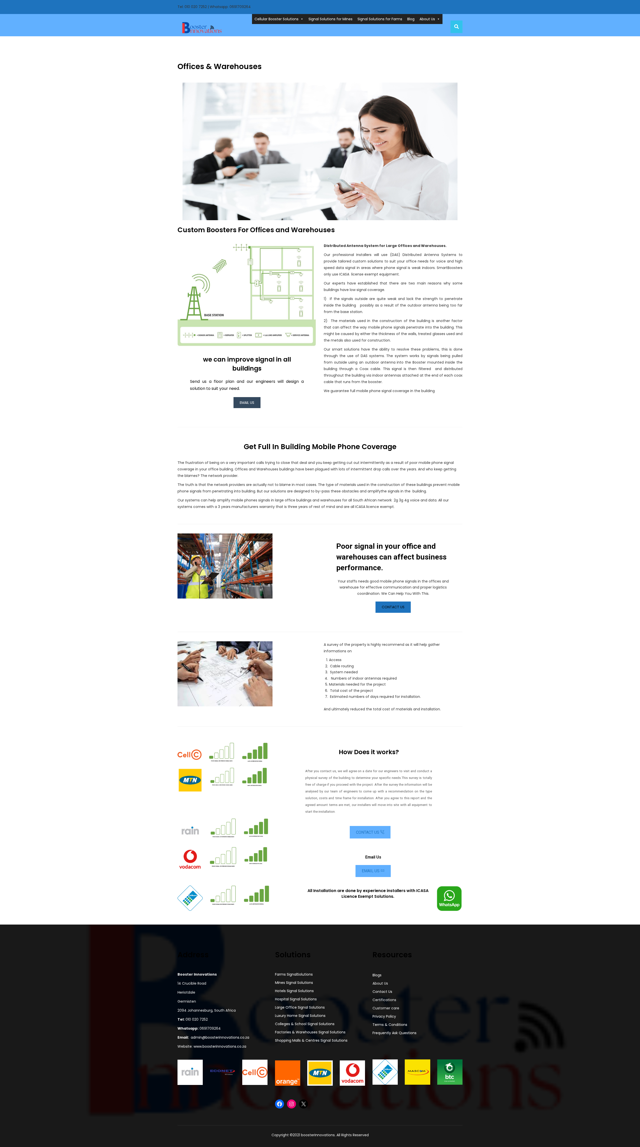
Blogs (377, 975)
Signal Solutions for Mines (330, 19)
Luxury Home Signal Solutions (300, 1015)
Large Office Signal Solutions (300, 1007)
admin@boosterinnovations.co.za (220, 1037)
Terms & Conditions (389, 1024)
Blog (410, 19)
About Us (427, 19)
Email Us (371, 871)
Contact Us (393, 607)
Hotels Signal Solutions (294, 990)
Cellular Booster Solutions (276, 19)
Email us (247, 402)
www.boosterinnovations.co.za (219, 1046)
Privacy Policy (384, 1016)
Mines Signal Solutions (294, 982)
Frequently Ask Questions (394, 1032)
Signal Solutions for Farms (380, 19)
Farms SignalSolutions (294, 974)
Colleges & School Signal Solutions (304, 1023)
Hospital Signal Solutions (296, 999)
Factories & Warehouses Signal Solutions (310, 1032)
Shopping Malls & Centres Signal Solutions (311, 1040)
